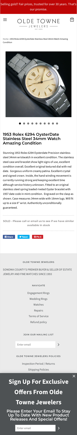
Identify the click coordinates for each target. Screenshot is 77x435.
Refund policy (38, 322)
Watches (38, 305)
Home (5, 39)
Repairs (38, 310)
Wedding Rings (38, 299)
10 (57, 123)
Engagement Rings (38, 293)
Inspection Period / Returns (38, 364)
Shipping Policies (38, 370)
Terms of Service (39, 316)
